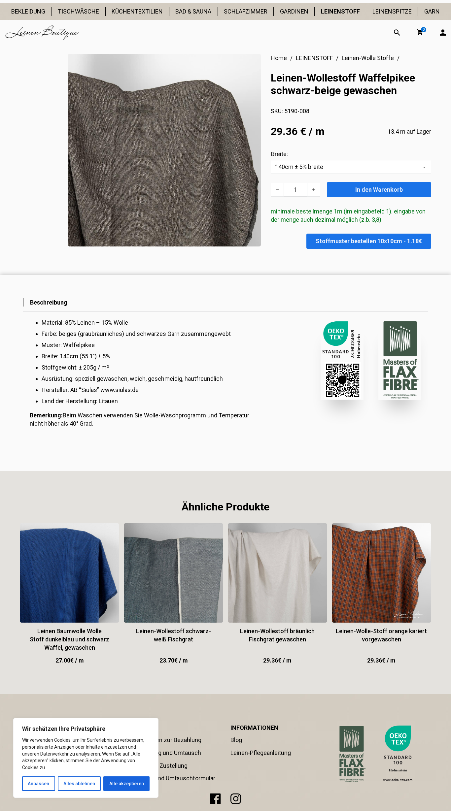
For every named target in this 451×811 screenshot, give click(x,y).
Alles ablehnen (79, 783)
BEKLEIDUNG (28, 11)
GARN (432, 11)
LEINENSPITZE (392, 11)
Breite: (279, 153)
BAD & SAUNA (193, 11)
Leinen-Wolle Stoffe (368, 57)
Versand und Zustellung (156, 765)
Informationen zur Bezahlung (163, 739)
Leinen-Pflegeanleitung (260, 752)
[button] (420, 32)
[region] (85, 758)
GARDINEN (294, 11)
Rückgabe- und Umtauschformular (170, 778)
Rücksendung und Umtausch (163, 752)
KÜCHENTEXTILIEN (137, 11)
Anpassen (38, 783)
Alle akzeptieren (126, 783)
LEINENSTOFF (340, 11)
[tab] (48, 302)
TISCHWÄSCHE (78, 11)
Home (279, 57)
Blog (236, 739)
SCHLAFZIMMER (245, 11)
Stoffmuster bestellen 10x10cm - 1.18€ (369, 241)
